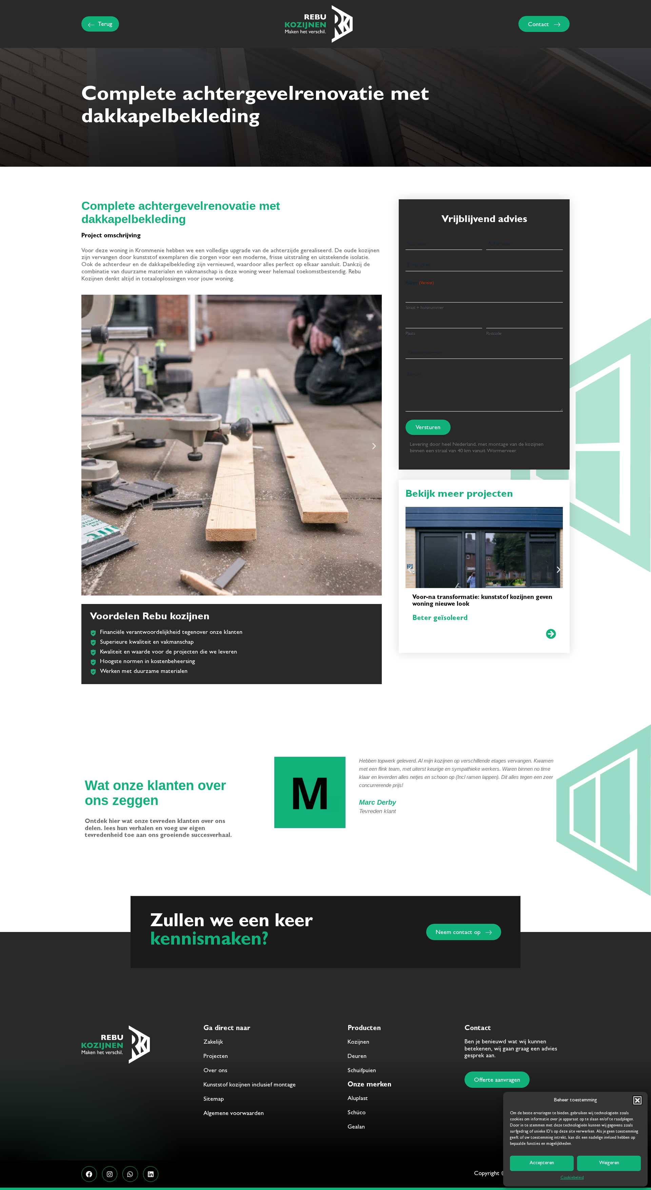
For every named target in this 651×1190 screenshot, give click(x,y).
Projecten (215, 1057)
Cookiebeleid (572, 1178)
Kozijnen (358, 1043)
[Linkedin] (151, 1174)
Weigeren (609, 1163)
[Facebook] (89, 1174)
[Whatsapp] (130, 1174)
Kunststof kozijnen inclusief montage (249, 1085)
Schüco (357, 1113)
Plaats (410, 334)
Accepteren (542, 1163)
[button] (637, 1100)
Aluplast (358, 1099)
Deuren (357, 1057)
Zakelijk (213, 1043)
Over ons (215, 1071)
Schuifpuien (362, 1071)
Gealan (356, 1127)
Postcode (493, 334)
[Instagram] (110, 1174)
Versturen (428, 428)
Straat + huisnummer (425, 308)
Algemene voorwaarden (233, 1114)
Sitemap (213, 1100)
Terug (105, 25)
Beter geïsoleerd (440, 618)
